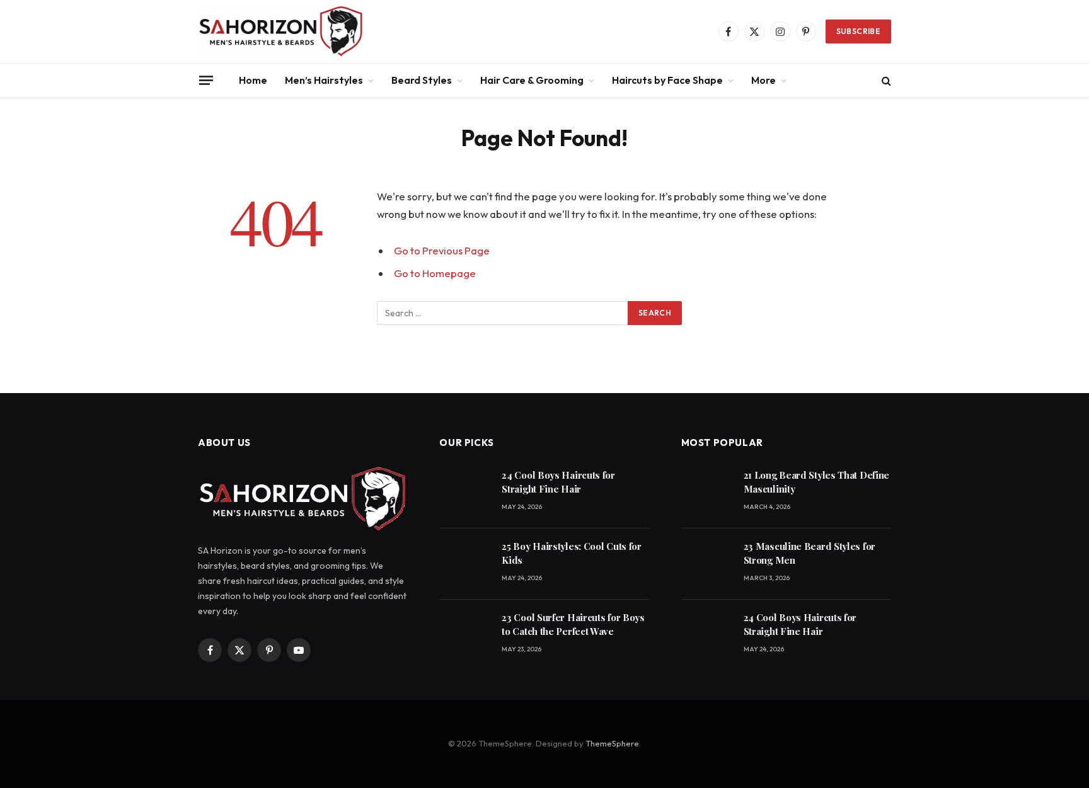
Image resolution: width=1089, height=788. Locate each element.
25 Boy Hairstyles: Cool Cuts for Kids (571, 553)
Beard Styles (421, 80)
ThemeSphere (612, 743)
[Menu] (206, 80)
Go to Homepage (435, 273)
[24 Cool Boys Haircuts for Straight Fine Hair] (464, 492)
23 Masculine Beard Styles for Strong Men (809, 553)
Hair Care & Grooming (532, 80)
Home (253, 80)
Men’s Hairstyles (324, 80)
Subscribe (858, 31)
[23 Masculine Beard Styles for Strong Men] (706, 564)
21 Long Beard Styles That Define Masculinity (816, 481)
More (763, 80)
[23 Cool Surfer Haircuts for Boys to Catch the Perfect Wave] (464, 635)
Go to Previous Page (442, 250)
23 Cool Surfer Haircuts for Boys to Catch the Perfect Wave (573, 624)
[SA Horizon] (281, 31)
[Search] (885, 80)
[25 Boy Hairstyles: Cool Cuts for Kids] (464, 564)
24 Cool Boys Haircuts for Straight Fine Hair (558, 481)
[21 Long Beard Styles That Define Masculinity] (706, 492)
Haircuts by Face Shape (667, 80)
